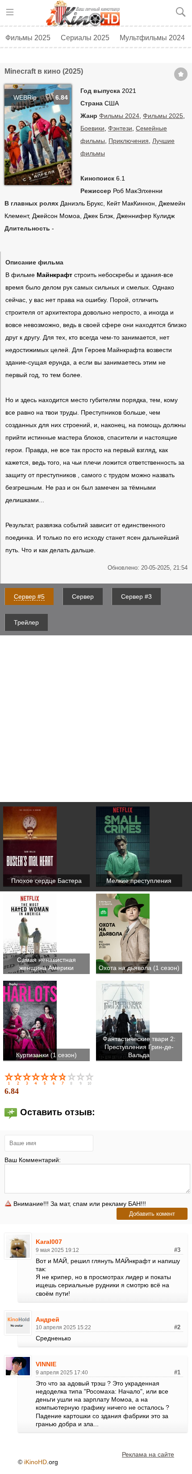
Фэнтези (120, 128)
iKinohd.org (86, 13)
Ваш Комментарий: (32, 1159)
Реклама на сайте (148, 1454)
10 (90, 1078)
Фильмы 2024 (119, 115)
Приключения (129, 140)
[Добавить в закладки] (181, 74)
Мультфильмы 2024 (152, 38)
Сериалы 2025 (85, 38)
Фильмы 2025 (27, 38)
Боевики (92, 128)
